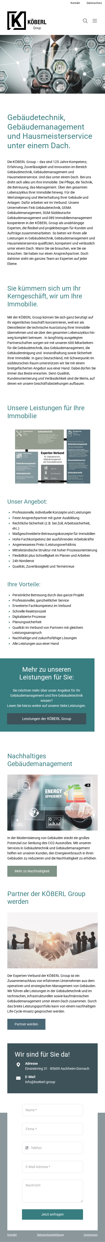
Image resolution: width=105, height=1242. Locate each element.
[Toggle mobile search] (85, 21)
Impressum (91, 1234)
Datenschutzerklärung (50, 1234)
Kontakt (12, 1234)
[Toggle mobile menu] (95, 21)
